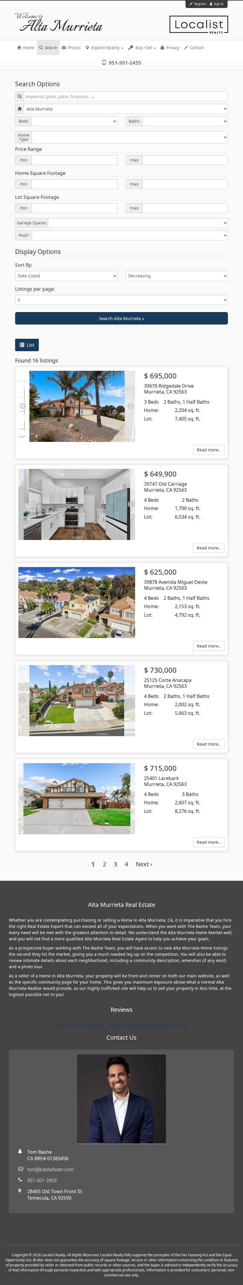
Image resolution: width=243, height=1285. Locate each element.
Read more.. (209, 450)
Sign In (218, 4)
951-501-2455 (124, 62)
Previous (22, 406)
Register (200, 4)
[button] (121, 318)
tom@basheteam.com (50, 1169)
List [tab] (29, 345)
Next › (144, 864)
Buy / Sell (144, 47)
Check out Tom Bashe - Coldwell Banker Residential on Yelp (121, 1025)
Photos (74, 47)
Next (130, 406)
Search (50, 47)
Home (28, 47)
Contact (196, 47)
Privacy (172, 47)
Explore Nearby (105, 47)
